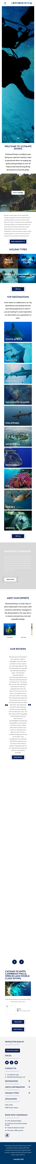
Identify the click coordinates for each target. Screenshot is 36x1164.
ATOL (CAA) (9, 1105)
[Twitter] (7, 1063)
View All (18, 289)
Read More (10, 579)
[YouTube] (16, 1063)
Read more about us (18, 241)
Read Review (18, 757)
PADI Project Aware (11, 1107)
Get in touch (18, 1029)
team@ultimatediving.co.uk (16, 1077)
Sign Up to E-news (12, 1051)
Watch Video (17, 193)
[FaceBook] (11, 1063)
